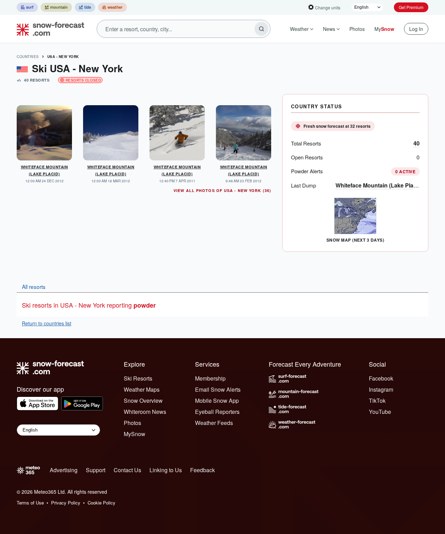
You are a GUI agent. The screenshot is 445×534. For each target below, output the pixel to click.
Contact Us (127, 470)
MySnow (134, 434)
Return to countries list (46, 323)
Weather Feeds (214, 423)
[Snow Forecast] (48, 29)
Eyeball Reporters (217, 412)
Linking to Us (165, 470)
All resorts (34, 286)
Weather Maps (142, 389)
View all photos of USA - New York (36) (222, 190)
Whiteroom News (145, 412)
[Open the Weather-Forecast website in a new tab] (112, 7)
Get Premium (411, 7)
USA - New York (63, 56)
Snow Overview (143, 400)
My (384, 28)
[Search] (261, 29)
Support (95, 470)
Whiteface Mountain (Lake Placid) (379, 185)
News (329, 28)
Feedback (202, 470)
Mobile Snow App (217, 400)
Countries (28, 56)
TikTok (377, 400)
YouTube (380, 412)
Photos (357, 28)
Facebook (381, 378)
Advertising (64, 470)
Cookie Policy (101, 502)
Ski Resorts (138, 378)
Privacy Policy (65, 502)
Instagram (381, 389)
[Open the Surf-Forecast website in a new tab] (27, 7)
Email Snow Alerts (218, 389)
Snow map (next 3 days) (355, 240)
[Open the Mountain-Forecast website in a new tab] (56, 7)
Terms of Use (30, 502)
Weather (299, 28)
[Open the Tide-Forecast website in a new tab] (85, 7)
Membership (210, 378)
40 (416, 143)
